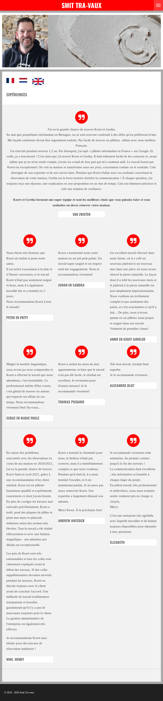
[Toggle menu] (158, 5)
